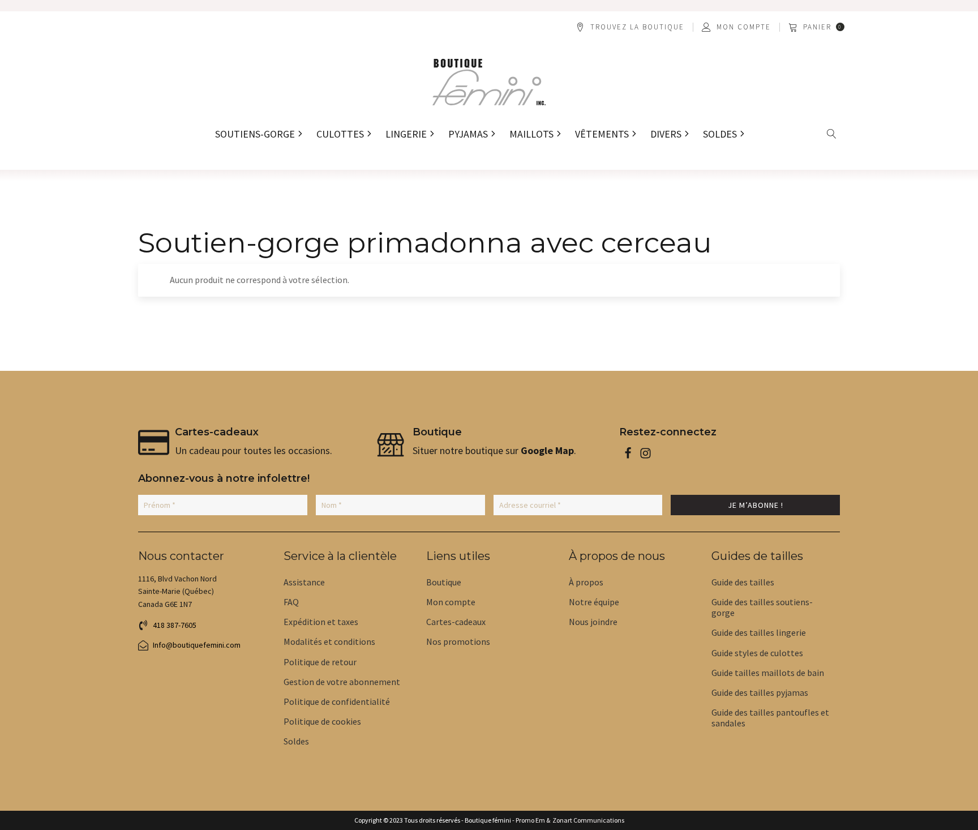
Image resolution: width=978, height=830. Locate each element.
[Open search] (831, 134)
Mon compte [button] (744, 27)
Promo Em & (533, 820)
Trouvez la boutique (637, 27)
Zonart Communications (587, 820)
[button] (817, 27)
